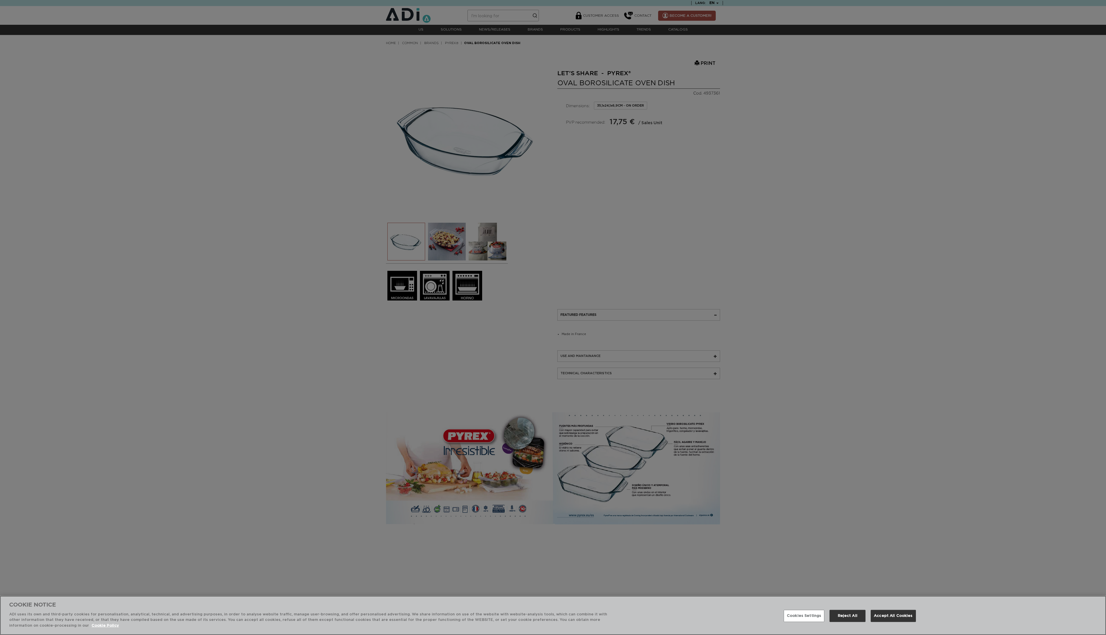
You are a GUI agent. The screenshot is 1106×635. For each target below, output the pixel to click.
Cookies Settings (804, 615)
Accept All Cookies (893, 615)
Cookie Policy (105, 625)
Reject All (847, 615)
